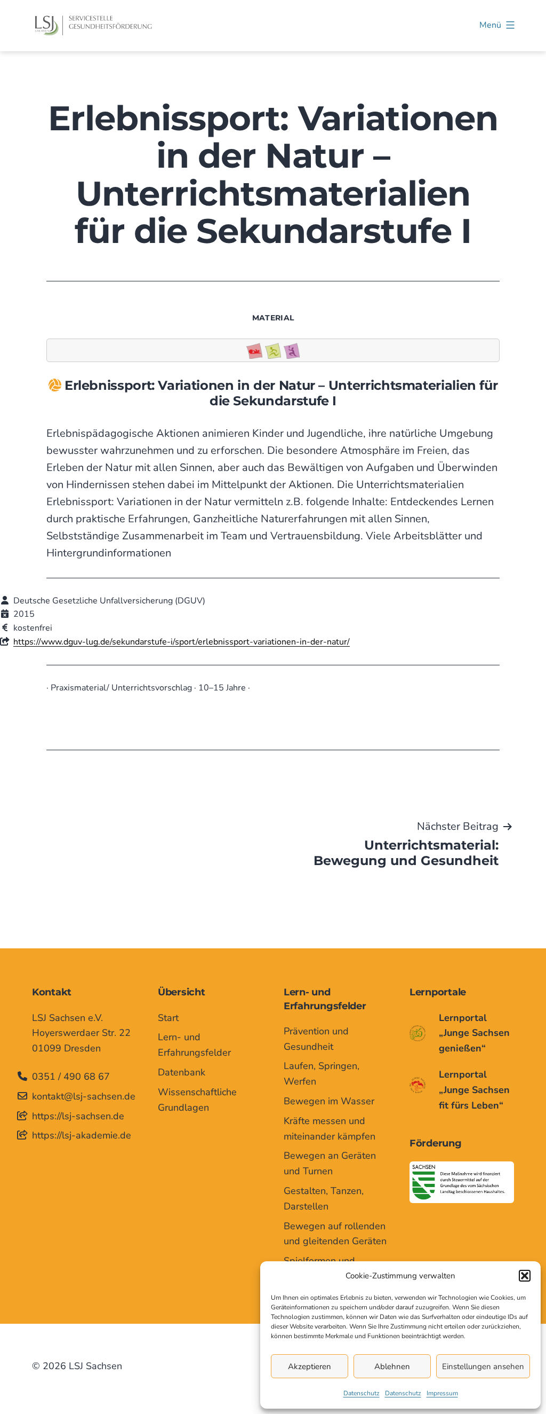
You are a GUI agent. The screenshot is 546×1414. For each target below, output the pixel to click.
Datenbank (181, 1072)
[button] (524, 1275)
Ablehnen (392, 1366)
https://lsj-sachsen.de (78, 1116)
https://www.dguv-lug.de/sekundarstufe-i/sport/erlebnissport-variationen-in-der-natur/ (181, 642)
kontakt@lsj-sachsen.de (83, 1096)
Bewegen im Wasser (329, 1101)
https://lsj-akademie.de (81, 1135)
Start (168, 1017)
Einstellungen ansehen (483, 1366)
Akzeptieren (309, 1366)
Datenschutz (361, 1393)
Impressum (442, 1393)
